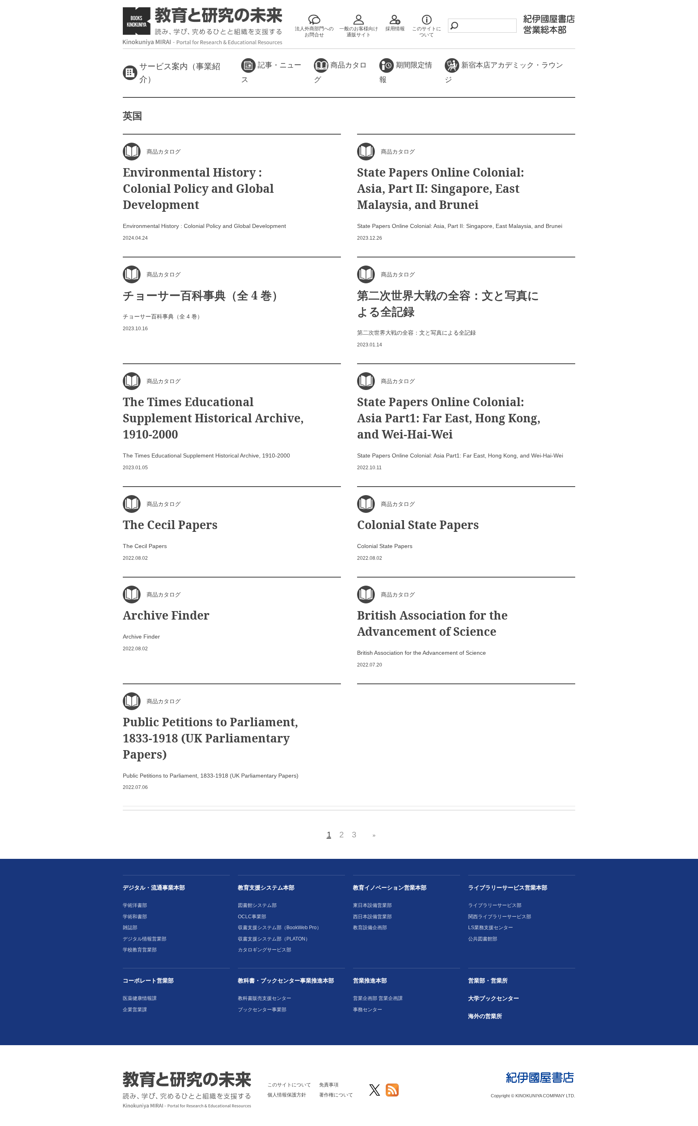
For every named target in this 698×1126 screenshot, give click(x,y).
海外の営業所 (485, 1016)
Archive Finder (166, 615)
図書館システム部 (257, 905)
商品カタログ (340, 72)
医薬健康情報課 (140, 998)
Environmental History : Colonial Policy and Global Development (198, 188)
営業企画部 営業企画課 (378, 998)
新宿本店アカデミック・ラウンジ (504, 72)
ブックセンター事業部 (262, 1009)
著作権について (336, 1095)
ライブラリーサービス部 (494, 905)
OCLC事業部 (252, 916)
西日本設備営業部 (372, 916)
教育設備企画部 (370, 927)
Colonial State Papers (418, 524)
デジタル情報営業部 (144, 939)
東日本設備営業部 (372, 905)
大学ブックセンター (493, 998)
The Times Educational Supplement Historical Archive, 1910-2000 (213, 418)
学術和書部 (135, 916)
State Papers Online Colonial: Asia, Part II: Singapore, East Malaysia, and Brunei (440, 188)
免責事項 (328, 1085)
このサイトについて (289, 1085)
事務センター (367, 1009)
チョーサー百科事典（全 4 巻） (208, 295)
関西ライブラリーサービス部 (499, 916)
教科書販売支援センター (264, 998)
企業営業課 (135, 1009)
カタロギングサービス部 (264, 950)
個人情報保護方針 (286, 1095)
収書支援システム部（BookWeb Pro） (280, 927)
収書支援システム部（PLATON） (274, 939)
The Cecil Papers (170, 524)
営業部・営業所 (488, 980)
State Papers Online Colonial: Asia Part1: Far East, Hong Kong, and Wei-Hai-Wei (448, 418)
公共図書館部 (482, 939)
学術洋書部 (135, 905)
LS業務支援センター (490, 927)
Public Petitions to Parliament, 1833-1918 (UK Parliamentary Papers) (210, 738)
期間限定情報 (405, 72)
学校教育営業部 (140, 950)
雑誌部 (130, 927)
